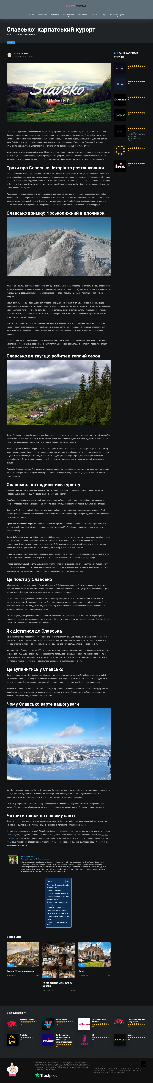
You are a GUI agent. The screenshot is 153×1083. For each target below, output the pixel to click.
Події (104, 15)
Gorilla (131, 1035)
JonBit (130, 95)
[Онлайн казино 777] (13, 1029)
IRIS (129, 161)
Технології (82, 15)
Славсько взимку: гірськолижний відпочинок (57, 892)
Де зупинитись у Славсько (57, 913)
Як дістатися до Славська (57, 911)
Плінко (137, 1068)
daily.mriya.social (43, 859)
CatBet (131, 126)
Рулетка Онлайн (99, 1070)
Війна (31, 15)
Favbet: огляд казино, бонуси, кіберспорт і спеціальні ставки (64, 1038)
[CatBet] (120, 136)
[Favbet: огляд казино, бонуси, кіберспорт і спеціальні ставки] (48, 1045)
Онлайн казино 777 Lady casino (136, 1020)
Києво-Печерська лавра (21, 971)
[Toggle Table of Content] (66, 881)
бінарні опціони (66, 831)
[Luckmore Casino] (120, 120)
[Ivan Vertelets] (13, 863)
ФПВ (54, 842)
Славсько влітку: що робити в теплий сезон (58, 897)
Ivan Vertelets (22, 53)
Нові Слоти (137, 1070)
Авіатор (111, 1070)
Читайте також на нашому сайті (57, 923)
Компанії (55, 15)
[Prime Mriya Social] (76, 5)
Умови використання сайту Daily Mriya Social (109, 1072)
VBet (94, 1035)
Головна (9, 34)
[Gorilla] (120, 1045)
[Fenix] (120, 74)
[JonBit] (120, 105)
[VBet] (84, 1045)
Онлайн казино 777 (29, 1019)
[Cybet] (120, 89)
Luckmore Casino (135, 110)
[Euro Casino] (120, 156)
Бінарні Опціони (117, 15)
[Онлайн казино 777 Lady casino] (119, 1023)
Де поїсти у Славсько (55, 908)
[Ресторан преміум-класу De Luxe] (58, 960)
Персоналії (42, 15)
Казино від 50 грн (124, 1070)
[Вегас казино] (48, 1029)
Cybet (130, 79)
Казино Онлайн (126, 1068)
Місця (11, 42)
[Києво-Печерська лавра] (23, 954)
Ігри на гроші (68, 15)
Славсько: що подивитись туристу (57, 903)
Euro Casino (133, 145)
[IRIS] (120, 171)
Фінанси (94, 15)
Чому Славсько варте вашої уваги (58, 917)
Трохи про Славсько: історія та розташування (58, 886)
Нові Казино (113, 1068)
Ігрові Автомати (99, 1068)
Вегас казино (62, 1019)
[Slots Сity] (13, 1045)
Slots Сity (24, 1035)
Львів (81, 971)
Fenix (130, 63)
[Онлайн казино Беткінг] (84, 1029)
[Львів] (94, 954)
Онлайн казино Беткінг (99, 1020)
